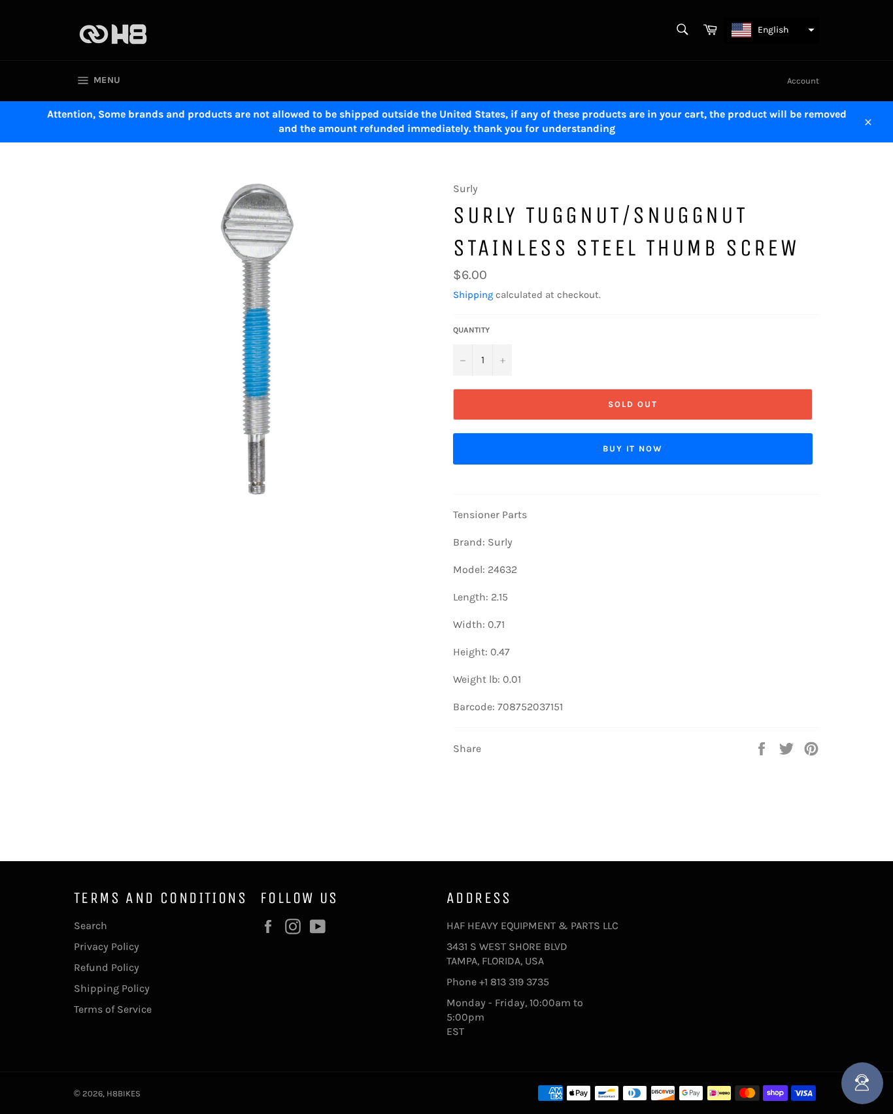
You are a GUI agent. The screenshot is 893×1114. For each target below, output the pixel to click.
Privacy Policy (106, 946)
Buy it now (633, 448)
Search (90, 925)
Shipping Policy (112, 988)
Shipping (473, 295)
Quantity (471, 330)
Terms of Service (113, 1009)
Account (803, 81)
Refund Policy (106, 967)
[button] (771, 30)
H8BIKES (124, 1093)
